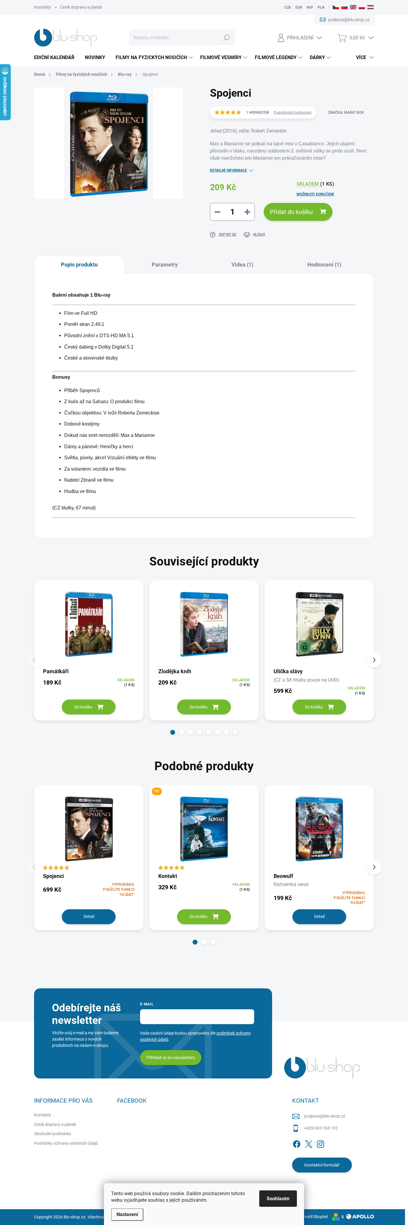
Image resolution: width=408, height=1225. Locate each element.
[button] (172, 732)
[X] (308, 1142)
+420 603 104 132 (321, 1128)
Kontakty (42, 7)
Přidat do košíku (291, 211)
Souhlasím (278, 1198)
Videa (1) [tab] (242, 264)
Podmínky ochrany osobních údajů (66, 1143)
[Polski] (361, 7)
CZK (287, 7)
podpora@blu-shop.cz (324, 1116)
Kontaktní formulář (322, 1165)
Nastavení (127, 1214)
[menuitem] (56, 58)
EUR (298, 7)
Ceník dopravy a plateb (81, 7)
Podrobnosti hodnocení (293, 112)
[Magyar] (370, 7)
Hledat (226, 37)
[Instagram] (320, 1142)
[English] (353, 7)
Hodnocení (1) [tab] (324, 264)
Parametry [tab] (165, 264)
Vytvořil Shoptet (313, 1216)
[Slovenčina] (344, 7)
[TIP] (204, 828)
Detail (89, 916)
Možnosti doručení (315, 194)
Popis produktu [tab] (79, 264)
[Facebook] (296, 1142)
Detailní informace (228, 170)
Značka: (346, 112)
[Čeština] (335, 7)
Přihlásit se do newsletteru (170, 1057)
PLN (320, 7)
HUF (309, 7)
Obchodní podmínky (52, 1133)
